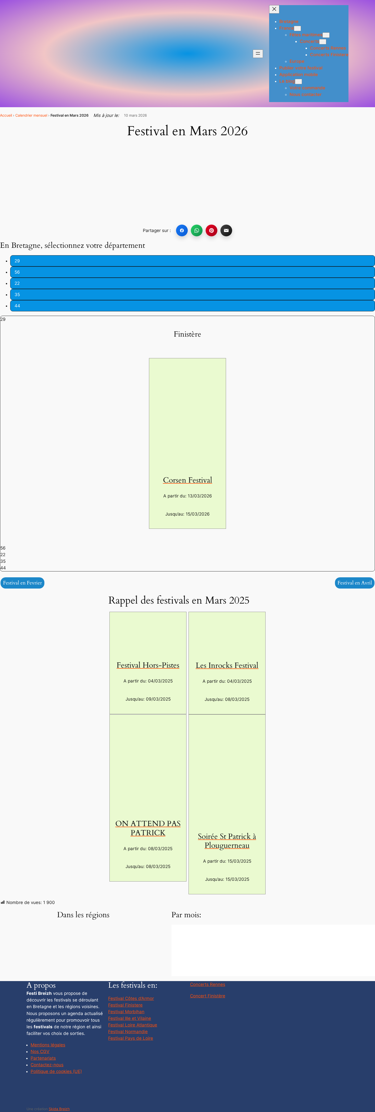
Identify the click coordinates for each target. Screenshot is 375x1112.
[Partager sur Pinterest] (211, 230)
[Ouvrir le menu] (258, 54)
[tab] (192, 260)
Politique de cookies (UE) (56, 1071)
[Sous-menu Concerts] (322, 41)
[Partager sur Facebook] (182, 230)
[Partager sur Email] (226, 230)
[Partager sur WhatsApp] (197, 230)
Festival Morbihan (126, 1011)
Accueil (6, 115)
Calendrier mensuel (31, 115)
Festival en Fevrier (22, 582)
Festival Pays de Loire (130, 1038)
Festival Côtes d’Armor (131, 998)
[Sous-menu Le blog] (298, 81)
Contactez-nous (47, 1064)
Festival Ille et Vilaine (129, 1018)
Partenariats (43, 1058)
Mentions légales (48, 1044)
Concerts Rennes (207, 984)
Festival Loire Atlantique (132, 1025)
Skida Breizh (59, 1109)
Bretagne (288, 21)
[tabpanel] (187, 319)
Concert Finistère (207, 995)
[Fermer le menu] (274, 9)
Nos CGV (40, 1051)
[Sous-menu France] (297, 28)
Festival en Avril (355, 582)
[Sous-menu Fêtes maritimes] (326, 35)
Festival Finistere (125, 1005)
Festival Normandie (128, 1031)
